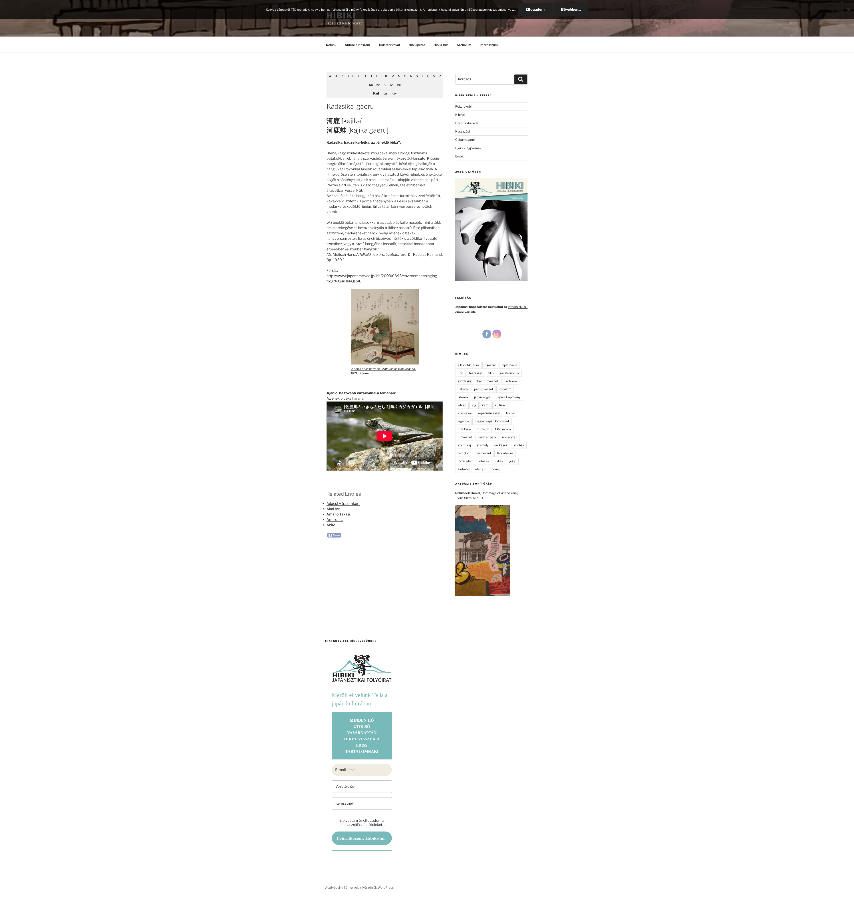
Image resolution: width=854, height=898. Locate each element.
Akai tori (333, 509)
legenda (463, 421)
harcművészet (487, 381)
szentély (482, 445)
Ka (371, 85)
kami (485, 405)
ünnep (495, 469)
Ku (399, 85)
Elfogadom (535, 9)
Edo (460, 373)
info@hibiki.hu (518, 307)
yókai (512, 461)
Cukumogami (465, 139)
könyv (510, 413)
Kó (391, 85)
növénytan (509, 437)
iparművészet (483, 389)
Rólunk (331, 45)
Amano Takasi (338, 514)
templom (464, 453)
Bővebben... (571, 9)
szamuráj (464, 445)
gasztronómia (509, 373)
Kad (376, 93)
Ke (378, 85)
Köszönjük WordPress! (378, 887)
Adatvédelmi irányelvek (342, 887)
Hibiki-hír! (441, 45)
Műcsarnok (503, 429)
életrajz (480, 469)
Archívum (464, 45)
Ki (385, 85)
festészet (475, 373)
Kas (385, 93)
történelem (465, 461)
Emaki (459, 156)
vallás (499, 461)
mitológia (464, 429)
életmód (463, 469)
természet (483, 453)
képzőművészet (488, 413)
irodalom (505, 389)
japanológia (482, 397)
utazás (484, 461)
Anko (330, 525)
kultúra (500, 405)
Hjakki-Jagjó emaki (468, 148)
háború (463, 389)
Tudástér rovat (389, 45)
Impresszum (489, 45)
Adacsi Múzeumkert (343, 503)
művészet (465, 437)
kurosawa (465, 413)
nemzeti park (487, 437)
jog (474, 405)
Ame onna (334, 519)
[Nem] (848, 9)
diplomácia (509, 365)
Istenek (463, 397)
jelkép (462, 405)
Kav (394, 93)
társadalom (505, 453)
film (491, 373)
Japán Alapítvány (508, 397)
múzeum (483, 429)
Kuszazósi (462, 131)
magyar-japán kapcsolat (492, 421)
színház (519, 445)
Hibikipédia (417, 45)
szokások (501, 445)
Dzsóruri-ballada (466, 123)
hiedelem (510, 381)
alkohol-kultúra (468, 365)
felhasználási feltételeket (361, 825)
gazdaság (464, 381)
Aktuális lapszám (357, 45)
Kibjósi (460, 115)
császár (490, 365)
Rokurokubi (463, 106)
